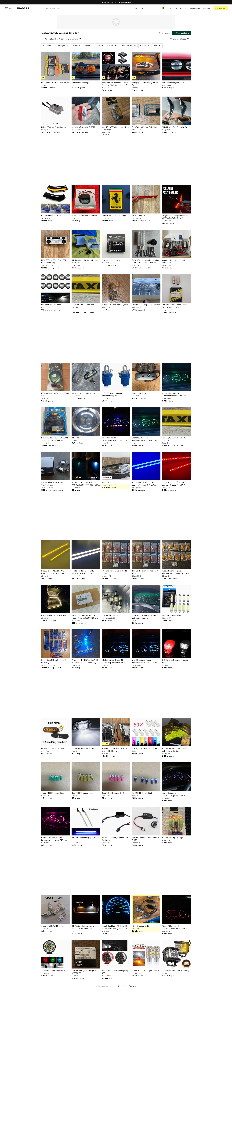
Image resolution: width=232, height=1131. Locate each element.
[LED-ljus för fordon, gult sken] (55, 732)
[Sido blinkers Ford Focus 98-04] (176, 111)
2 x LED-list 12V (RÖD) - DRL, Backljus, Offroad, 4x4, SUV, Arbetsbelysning (173, 483)
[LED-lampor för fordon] (116, 599)
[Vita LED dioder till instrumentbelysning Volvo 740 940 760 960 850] (176, 776)
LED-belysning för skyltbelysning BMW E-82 (85, 261)
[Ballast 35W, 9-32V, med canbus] (55, 111)
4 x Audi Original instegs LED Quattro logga (52, 483)
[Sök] (136, 8)
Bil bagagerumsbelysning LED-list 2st (145, 84)
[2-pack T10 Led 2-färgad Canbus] (146, 954)
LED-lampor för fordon (111, 615)
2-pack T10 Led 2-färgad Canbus (145, 971)
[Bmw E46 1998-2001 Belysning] (146, 111)
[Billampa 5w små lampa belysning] (116, 288)
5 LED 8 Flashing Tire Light (173, 838)
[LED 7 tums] (86, 421)
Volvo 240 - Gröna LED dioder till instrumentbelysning (145, 616)
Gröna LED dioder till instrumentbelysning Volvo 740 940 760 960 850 (174, 394)
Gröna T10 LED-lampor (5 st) (53, 793)
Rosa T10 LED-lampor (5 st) (113, 793)
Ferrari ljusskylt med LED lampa (114, 216)
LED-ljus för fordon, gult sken (53, 748)
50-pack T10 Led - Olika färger (144, 748)
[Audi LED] (116, 466)
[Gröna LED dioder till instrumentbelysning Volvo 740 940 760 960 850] (176, 377)
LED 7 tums (76, 438)
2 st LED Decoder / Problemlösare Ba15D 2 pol (115, 839)
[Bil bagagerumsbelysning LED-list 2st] (146, 66)
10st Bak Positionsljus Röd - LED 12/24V (114, 572)
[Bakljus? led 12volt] (146, 377)
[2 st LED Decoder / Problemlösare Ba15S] (146, 821)
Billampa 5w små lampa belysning (115, 305)
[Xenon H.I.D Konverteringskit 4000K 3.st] (176, 244)
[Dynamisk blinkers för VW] (55, 199)
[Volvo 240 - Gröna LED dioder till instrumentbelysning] (146, 599)
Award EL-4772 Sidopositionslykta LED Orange (115, 128)
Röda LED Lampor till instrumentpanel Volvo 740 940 (175, 927)
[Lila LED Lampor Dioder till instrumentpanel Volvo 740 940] (55, 821)
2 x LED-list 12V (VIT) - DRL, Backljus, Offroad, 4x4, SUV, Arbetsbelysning (83, 572)
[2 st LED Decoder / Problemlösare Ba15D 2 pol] (116, 821)
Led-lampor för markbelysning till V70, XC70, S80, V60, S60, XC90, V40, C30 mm (85, 483)
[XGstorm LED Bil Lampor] (176, 599)
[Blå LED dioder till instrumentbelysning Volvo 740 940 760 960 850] (116, 421)
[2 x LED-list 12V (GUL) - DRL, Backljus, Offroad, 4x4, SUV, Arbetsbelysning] (55, 554)
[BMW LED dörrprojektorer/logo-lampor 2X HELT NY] (116, 732)
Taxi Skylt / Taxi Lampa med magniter (83, 306)
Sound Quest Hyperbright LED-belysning (53, 661)
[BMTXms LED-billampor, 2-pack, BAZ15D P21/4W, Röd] (176, 288)
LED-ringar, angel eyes (111, 260)
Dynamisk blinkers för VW (51, 216)
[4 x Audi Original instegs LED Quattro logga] (55, 466)
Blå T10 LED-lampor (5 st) (142, 793)
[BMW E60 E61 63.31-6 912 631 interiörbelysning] (55, 244)
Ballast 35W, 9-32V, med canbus (54, 127)
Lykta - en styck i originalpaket (84, 393)
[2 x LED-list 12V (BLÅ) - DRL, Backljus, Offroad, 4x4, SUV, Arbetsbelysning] (146, 466)
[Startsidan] (23, 8)
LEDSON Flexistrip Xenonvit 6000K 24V (55, 394)
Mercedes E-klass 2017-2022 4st (85, 127)
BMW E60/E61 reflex (140, 216)
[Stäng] (230, 2)
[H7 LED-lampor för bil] (146, 909)
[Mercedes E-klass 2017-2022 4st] (86, 111)
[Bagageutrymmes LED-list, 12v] (55, 599)
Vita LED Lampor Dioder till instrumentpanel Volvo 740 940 (114, 661)
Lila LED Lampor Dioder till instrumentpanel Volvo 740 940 (54, 839)
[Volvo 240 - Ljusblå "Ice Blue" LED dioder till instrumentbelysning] (86, 643)
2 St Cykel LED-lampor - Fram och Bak (175, 661)
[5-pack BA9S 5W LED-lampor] (55, 909)
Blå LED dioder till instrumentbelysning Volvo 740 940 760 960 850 (114, 439)
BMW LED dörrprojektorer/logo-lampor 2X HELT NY (114, 749)
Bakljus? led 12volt (139, 393)
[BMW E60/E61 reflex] (146, 199)
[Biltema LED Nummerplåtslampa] (86, 199)
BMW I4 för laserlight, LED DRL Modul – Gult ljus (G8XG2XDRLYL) (85, 616)
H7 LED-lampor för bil (140, 926)
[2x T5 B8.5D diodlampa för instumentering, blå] (116, 377)
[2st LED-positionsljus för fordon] (86, 732)
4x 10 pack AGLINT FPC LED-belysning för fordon (174, 749)
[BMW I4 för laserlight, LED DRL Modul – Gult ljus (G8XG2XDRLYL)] (86, 599)
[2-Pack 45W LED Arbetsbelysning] (176, 954)
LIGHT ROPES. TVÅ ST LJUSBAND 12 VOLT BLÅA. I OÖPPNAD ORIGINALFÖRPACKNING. (55, 439)
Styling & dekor (51, 39)
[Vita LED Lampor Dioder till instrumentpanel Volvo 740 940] (116, 643)
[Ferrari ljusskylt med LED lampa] (116, 199)
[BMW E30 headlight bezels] (176, 66)
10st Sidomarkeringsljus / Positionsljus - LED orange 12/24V (175, 572)
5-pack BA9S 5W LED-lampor (53, 926)
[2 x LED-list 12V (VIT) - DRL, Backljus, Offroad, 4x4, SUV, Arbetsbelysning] (86, 554)
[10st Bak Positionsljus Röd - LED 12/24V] (116, 554)
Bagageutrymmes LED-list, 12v (53, 615)
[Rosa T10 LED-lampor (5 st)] (116, 776)
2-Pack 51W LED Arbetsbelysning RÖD (115, 972)
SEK (169, 8)
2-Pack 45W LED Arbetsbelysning (175, 971)
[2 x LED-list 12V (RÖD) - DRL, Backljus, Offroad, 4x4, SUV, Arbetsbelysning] (176, 466)
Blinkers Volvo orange (80, 83)
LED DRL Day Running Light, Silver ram (85, 839)
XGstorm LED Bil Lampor (171, 615)
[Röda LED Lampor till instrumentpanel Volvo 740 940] (176, 909)
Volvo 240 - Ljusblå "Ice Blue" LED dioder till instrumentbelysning (85, 661)
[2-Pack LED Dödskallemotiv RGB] (55, 954)
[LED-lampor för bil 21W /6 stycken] (55, 66)
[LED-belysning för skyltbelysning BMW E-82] (86, 244)
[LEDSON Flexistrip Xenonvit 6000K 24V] (55, 377)
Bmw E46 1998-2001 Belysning (144, 127)
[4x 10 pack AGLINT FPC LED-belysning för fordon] (176, 732)
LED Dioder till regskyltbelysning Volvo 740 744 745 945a (85, 927)
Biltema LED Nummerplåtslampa (84, 216)
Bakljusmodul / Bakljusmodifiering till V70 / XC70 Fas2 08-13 (175, 217)
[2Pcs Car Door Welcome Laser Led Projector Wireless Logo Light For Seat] (116, 66)
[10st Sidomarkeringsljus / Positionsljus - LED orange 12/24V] (176, 554)
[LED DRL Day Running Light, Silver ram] (86, 821)
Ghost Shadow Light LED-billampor (146, 305)
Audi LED (105, 482)
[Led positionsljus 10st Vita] (55, 288)
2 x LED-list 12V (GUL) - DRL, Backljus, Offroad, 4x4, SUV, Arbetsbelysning (52, 572)
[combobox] (91, 8)
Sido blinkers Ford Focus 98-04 (174, 127)
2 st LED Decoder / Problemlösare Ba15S (145, 839)
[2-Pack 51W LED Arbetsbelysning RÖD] (116, 954)
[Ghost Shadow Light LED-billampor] (146, 288)
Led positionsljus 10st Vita (51, 305)
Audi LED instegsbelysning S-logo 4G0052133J (85, 972)
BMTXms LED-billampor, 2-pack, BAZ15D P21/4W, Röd (175, 306)
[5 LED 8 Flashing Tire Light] (176, 821)
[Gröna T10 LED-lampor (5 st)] (55, 776)
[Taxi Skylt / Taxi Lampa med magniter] (86, 288)
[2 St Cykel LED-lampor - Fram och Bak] (176, 643)
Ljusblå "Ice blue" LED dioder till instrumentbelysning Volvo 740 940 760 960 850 (114, 927)
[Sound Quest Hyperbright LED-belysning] (55, 643)
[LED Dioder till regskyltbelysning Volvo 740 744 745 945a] (86, 909)
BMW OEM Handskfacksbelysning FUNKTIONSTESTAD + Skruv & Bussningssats (145, 261)
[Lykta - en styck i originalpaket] (86, 377)
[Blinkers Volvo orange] (86, 66)
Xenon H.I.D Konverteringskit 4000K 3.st (173, 261)
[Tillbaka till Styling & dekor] (42, 39)
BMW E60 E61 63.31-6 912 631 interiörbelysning (53, 261)
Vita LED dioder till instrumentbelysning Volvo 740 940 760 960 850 (174, 794)
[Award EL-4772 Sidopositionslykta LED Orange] (116, 111)
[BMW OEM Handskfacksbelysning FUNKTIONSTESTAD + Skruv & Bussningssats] (146, 244)
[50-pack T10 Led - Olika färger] (146, 732)
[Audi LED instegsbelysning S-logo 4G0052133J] (86, 954)
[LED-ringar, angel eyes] (116, 244)
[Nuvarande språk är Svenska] (163, 8)
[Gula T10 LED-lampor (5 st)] (86, 776)
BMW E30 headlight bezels (173, 83)
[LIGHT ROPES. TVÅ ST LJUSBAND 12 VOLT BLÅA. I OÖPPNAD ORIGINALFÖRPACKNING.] (55, 421)
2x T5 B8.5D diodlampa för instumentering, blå (113, 394)
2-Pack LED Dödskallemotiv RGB (54, 971)
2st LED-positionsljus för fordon (84, 748)
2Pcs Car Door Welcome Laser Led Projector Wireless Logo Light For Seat (116, 84)
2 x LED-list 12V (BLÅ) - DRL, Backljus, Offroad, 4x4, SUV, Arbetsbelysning (143, 483)
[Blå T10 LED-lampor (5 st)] (146, 776)
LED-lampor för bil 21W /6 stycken (55, 83)
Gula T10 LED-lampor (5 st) (82, 793)
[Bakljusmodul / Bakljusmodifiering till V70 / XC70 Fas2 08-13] (176, 199)
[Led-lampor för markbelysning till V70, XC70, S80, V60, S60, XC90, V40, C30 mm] (86, 466)
